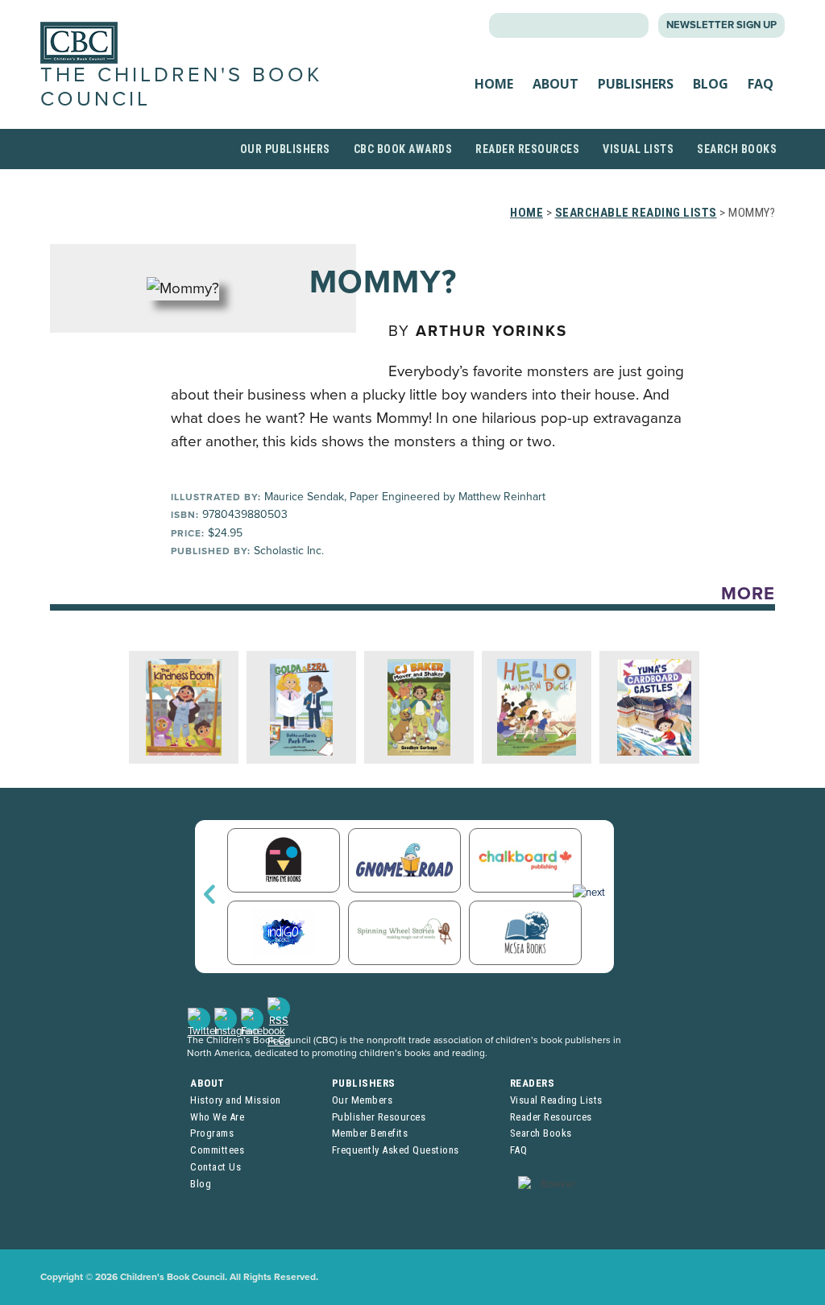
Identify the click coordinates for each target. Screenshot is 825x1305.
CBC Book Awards (403, 149)
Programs (212, 1133)
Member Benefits (370, 1133)
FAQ (760, 84)
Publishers (636, 84)
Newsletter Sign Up (721, 25)
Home (494, 84)
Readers (532, 1083)
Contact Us (215, 1167)
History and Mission (235, 1100)
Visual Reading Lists (556, 1100)
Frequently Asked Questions (395, 1150)
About (555, 84)
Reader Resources (527, 149)
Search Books (737, 149)
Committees (217, 1150)
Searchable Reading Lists (636, 212)
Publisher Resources (379, 1117)
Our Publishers (285, 149)
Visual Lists (638, 149)
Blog (710, 84)
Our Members (362, 1100)
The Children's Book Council (181, 86)
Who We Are (217, 1117)
